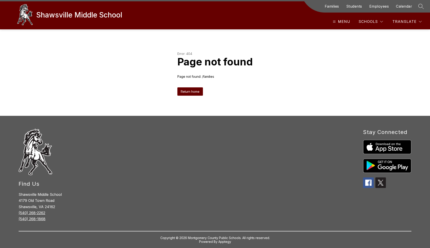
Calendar (404, 6)
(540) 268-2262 (32, 213)
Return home (190, 91)
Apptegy (224, 242)
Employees (379, 6)
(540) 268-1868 (32, 219)
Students (354, 6)
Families (332, 6)
